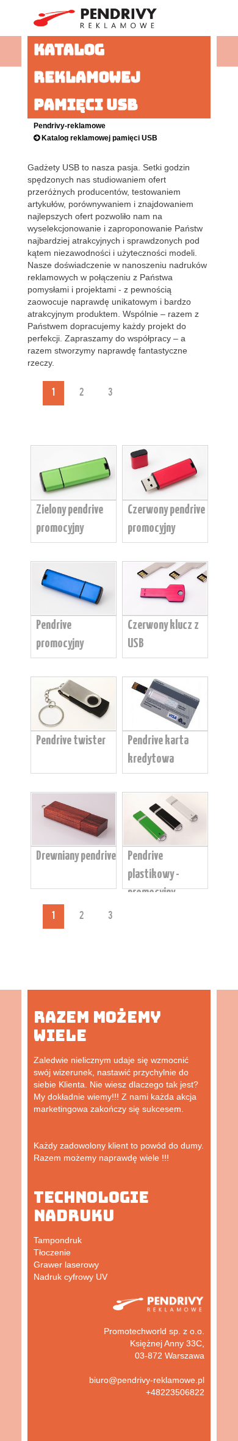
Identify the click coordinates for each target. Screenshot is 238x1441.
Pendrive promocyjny (60, 634)
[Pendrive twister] (74, 728)
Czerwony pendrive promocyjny (166, 519)
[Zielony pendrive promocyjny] (74, 497)
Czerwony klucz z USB (163, 634)
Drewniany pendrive (76, 856)
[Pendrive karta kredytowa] (165, 728)
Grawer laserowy (66, 1264)
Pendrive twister (71, 741)
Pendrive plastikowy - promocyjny (153, 874)
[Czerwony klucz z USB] (165, 612)
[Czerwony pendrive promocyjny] (165, 497)
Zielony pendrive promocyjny (69, 519)
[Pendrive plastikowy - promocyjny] (165, 843)
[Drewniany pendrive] (74, 843)
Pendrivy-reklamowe (70, 126)
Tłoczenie (52, 1252)
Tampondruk (58, 1240)
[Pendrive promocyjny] (74, 612)
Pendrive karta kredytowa (158, 750)
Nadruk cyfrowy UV (70, 1277)
